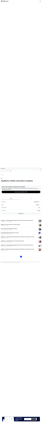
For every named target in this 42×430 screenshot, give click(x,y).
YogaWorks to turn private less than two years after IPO (10, 224)
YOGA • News (3, 168)
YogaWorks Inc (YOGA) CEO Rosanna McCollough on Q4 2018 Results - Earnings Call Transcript (17, 249)
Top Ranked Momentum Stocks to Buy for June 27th (10, 232)
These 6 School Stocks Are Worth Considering (9, 228)
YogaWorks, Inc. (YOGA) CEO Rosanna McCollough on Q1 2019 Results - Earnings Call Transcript (17, 236)
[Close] (38, 418)
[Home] (4, 1)
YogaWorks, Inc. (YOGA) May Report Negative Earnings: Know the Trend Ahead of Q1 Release (17, 245)
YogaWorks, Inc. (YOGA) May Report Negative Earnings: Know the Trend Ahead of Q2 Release (17, 220)
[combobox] (36, 202)
